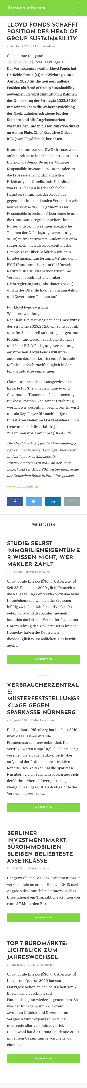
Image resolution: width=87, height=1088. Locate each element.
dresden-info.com (26, 8)
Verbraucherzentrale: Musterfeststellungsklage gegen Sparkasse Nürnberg (43, 699)
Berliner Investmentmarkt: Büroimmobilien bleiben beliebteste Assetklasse (40, 847)
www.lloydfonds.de (23, 486)
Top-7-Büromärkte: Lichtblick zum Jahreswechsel (37, 950)
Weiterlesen (43, 659)
